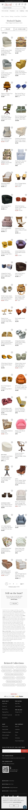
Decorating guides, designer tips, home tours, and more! (13, 758)
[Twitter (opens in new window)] (18, 796)
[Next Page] (17, 583)
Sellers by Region (5, 735)
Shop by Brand (5, 729)
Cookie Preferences (17, 802)
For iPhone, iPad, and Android (8, 763)
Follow (14, 603)
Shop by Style (5, 726)
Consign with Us (18, 712)
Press (16, 735)
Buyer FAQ (17, 703)
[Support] (25, 807)
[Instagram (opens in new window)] (4, 796)
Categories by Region (6, 732)
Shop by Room (5, 738)
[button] (3, 4)
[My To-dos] (16, 4)
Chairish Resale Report (19, 740)
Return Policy (5, 709)
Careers (16, 732)
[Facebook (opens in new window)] (8, 796)
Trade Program (18, 706)
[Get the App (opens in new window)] (5, 769)
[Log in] (13, 4)
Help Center (4, 703)
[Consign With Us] (19, 4)
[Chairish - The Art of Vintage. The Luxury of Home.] (8, 4)
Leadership (17, 729)
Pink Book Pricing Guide (7, 714)
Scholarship (17, 738)
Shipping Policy (5, 712)
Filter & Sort (22, 29)
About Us (17, 726)
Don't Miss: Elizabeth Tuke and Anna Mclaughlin (14, 1)
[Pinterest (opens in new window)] (13, 796)
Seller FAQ (17, 714)
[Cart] (25, 4)
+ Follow (7, 29)
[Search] (24, 7)
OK (14, 805)
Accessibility (5, 717)
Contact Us (4, 706)
